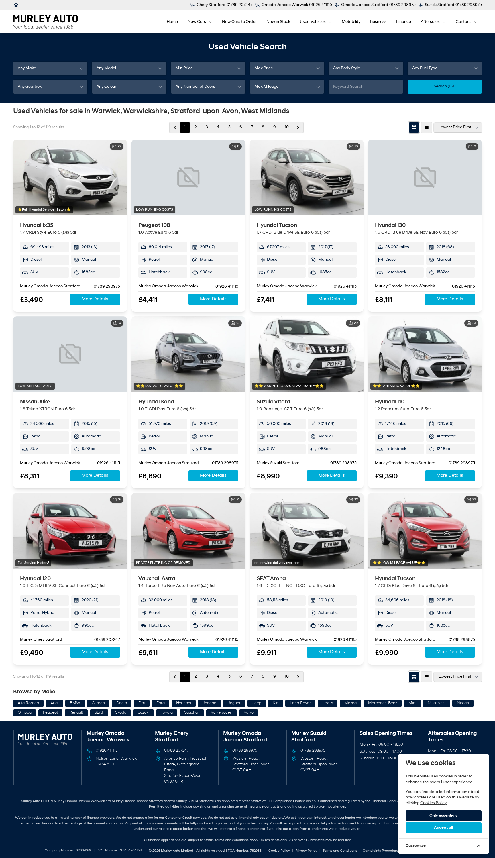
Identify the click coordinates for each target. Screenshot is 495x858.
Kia (275, 703)
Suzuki (143, 712)
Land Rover (300, 703)
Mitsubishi (436, 703)
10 (287, 127)
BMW (75, 703)
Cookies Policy (433, 803)
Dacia (121, 703)
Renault (76, 712)
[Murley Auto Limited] (16, 5)
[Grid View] (414, 127)
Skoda (120, 712)
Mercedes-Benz (382, 703)
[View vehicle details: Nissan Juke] (70, 354)
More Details (95, 299)
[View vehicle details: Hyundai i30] (425, 177)
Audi (54, 703)
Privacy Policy (306, 851)
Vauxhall (191, 712)
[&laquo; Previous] (175, 127)
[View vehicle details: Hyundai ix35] (70, 177)
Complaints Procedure (380, 851)
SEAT (99, 712)
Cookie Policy (279, 851)
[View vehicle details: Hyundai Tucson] (307, 177)
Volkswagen (221, 712)
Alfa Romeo (28, 703)
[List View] (426, 127)
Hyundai (183, 703)
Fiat (141, 703)
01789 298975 (107, 286)
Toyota (167, 712)
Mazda (350, 703)
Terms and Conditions (340, 851)
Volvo (249, 712)
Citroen (98, 703)
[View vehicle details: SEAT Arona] (307, 531)
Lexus (327, 703)
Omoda (25, 712)
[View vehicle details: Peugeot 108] (188, 177)
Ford (160, 703)
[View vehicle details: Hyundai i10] (425, 354)
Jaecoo (209, 703)
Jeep (256, 703)
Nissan (463, 703)
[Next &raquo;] (298, 127)
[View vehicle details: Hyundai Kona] (188, 354)
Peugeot (50, 712)
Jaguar (234, 703)
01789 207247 (107, 640)
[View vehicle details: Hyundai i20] (70, 531)
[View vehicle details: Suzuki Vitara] (307, 354)
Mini (412, 703)
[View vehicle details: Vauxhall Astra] (188, 531)
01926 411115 (226, 286)
